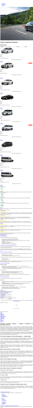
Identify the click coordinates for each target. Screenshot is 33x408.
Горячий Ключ (4, 402)
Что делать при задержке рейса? (5, 263)
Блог (2, 5)
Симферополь (2, 318)
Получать (10, 298)
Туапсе (3, 404)
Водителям (3, 4)
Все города (2, 321)
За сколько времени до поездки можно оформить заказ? (8, 245)
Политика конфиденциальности (14, 405)
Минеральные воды (3, 316)
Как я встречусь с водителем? (4, 276)
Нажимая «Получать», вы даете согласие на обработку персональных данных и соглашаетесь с (17, 300)
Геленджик (3, 399)
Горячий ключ (2, 314)
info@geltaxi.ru (2, 291)
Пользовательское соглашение (4, 405)
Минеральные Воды (5, 396)
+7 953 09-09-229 (2, 295)
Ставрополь (2, 320)
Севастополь (2, 317)
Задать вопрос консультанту (9, 291)
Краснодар (1, 315)
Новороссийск (4, 400)
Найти (26, 46)
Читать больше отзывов (3, 234)
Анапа (1, 313)
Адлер (1, 312)
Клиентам (3, 3)
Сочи (1, 319)
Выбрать (1, 78)
